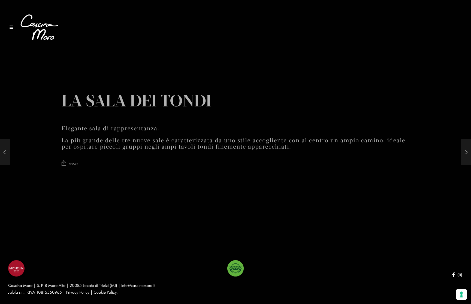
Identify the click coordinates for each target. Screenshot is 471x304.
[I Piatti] (5, 152)
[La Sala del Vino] (466, 152)
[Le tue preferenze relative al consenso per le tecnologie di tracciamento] (461, 294)
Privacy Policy (77, 292)
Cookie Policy (105, 292)
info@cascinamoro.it (138, 285)
